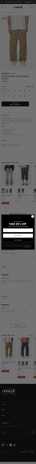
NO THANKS (18, 240)
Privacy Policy (27, 246)
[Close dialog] (32, 216)
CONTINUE (18, 235)
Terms (30, 246)
